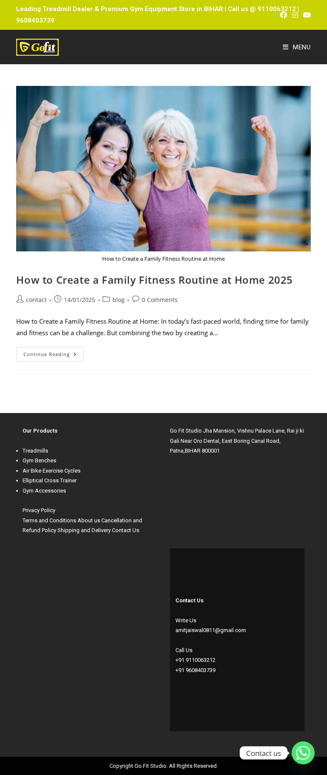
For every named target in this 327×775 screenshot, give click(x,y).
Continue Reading (53, 352)
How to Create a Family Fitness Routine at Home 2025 (154, 280)
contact (36, 300)
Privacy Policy (39, 510)
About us (88, 520)
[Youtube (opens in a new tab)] (306, 15)
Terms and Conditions (49, 520)
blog (118, 300)
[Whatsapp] (303, 752)
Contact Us (125, 530)
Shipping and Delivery (84, 530)
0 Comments (160, 300)
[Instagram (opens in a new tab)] (295, 15)
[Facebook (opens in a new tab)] (284, 15)
